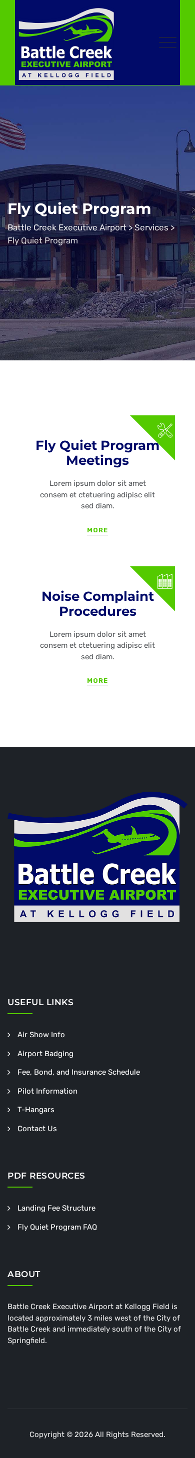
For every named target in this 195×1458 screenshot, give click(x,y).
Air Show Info (41, 1034)
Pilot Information (48, 1091)
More (97, 530)
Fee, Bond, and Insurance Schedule (79, 1072)
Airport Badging (46, 1053)
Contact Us (37, 1128)
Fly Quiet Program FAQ (57, 1227)
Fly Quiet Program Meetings (98, 452)
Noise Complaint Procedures (98, 603)
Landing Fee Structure (57, 1208)
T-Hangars (36, 1109)
